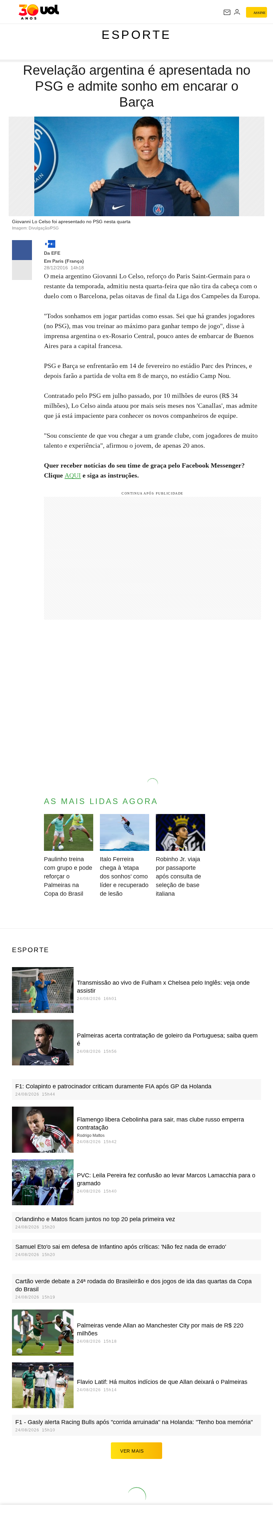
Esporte (136, 35)
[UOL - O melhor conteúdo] (39, 12)
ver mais (132, 1451)
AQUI (73, 475)
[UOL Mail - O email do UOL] (227, 12)
